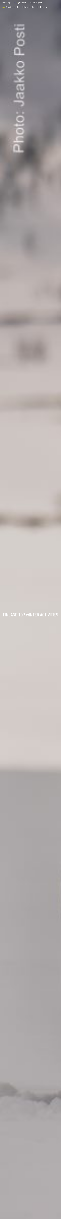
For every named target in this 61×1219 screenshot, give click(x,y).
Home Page (6, 2)
